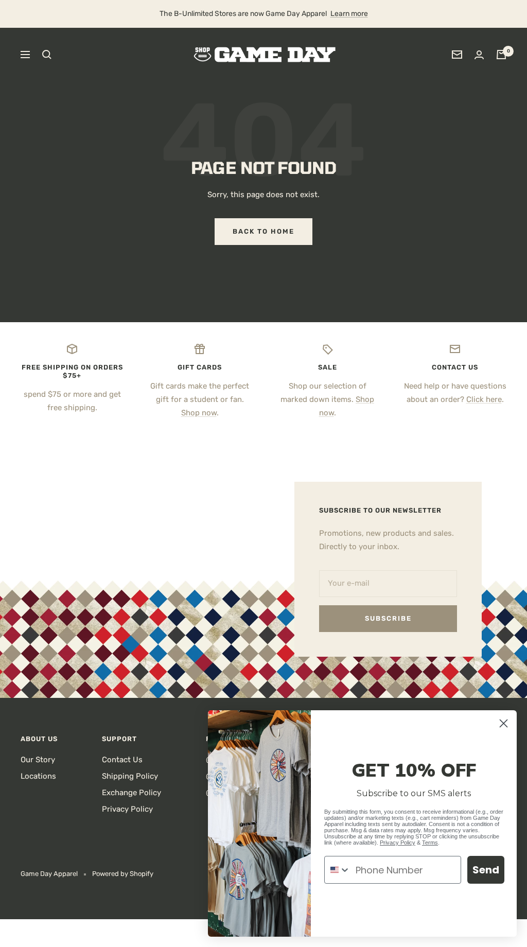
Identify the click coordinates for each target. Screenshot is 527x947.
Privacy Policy (127, 809)
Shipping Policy (130, 776)
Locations (38, 776)
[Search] (46, 54)
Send (485, 870)
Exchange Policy (131, 792)
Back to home (263, 231)
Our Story (38, 759)
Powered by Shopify (122, 874)
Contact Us (122, 759)
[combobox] (337, 869)
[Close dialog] (504, 723)
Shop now (199, 412)
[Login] (479, 54)
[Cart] (501, 54)
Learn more (349, 13)
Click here (484, 399)
